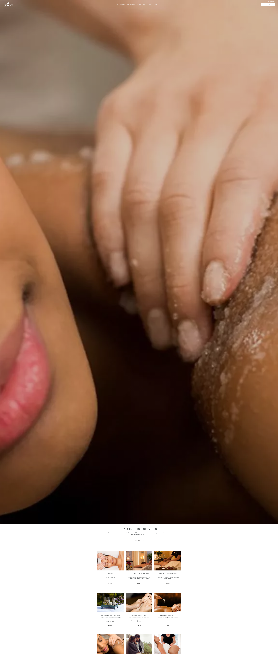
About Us (156, 4)
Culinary (133, 4)
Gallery (145, 4)
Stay (117, 4)
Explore (122, 4)
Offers (139, 4)
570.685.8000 (271, 1)
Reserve (268, 4)
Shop (150, 4)
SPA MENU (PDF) (139, 540)
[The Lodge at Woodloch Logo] (8, 4)
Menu (114, 583)
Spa (128, 4)
